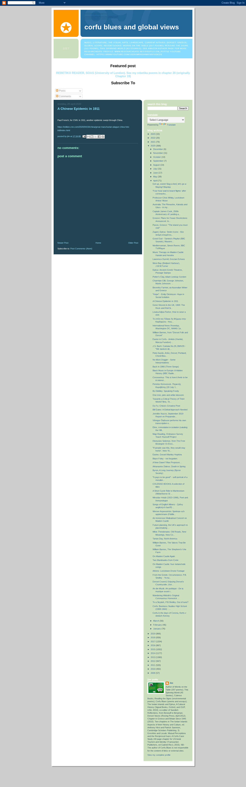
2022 (153, 138)
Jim (171, 683)
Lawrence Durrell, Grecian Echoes (169, 259)
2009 (153, 673)
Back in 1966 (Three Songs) (166, 366)
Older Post (133, 243)
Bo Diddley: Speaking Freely (166, 391)
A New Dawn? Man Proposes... (167, 462)
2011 (153, 665)
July (155, 169)
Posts (62, 90)
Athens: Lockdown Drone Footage (168, 571)
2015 (153, 649)
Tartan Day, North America (165, 538)
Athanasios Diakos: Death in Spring (169, 466)
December (158, 149)
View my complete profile (158, 755)
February (157, 625)
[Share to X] (95, 137)
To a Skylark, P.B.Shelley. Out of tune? (170, 602)
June (155, 173)
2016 (153, 645)
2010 (153, 669)
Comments (64, 96)
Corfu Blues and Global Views (131, 27)
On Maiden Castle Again (164, 556)
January (157, 628)
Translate (171, 125)
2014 (153, 653)
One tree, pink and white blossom (168, 395)
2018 (153, 637)
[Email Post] (83, 136)
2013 (153, 657)
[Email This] (88, 137)
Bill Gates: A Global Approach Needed (170, 409)
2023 (153, 134)
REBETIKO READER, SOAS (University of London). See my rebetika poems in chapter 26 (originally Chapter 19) (123, 74)
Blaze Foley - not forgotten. (165, 458)
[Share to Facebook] (99, 137)
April (155, 180)
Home (98, 243)
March (156, 621)
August (156, 165)
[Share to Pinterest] (103, 137)
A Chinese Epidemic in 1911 (165, 301)
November (158, 153)
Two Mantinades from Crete (165, 560)
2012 (153, 661)
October (157, 157)
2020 (153, 146)
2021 (153, 142)
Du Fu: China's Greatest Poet (166, 406)
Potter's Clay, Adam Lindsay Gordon (169, 277)
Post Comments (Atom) (81, 248)
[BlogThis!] (92, 137)
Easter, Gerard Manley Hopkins (167, 454)
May (155, 176)
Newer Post (62, 243)
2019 (153, 633)
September (158, 161)
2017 (153, 641)
